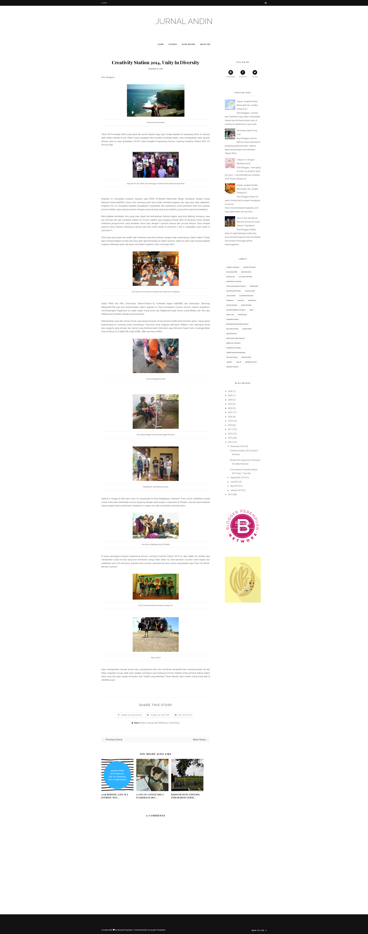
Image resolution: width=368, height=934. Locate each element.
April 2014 (235, 486)
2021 (230, 412)
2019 (230, 421)
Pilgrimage (242, 314)
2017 (230, 429)
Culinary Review (245, 277)
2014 (230, 442)
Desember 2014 (237, 446)
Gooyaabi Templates (156, 930)
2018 (230, 425)
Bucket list (230, 277)
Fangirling (254, 286)
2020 (230, 417)
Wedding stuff (251, 362)
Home (104, 3)
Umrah (229, 362)
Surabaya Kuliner (233, 348)
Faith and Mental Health (236, 286)
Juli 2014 (234, 482)
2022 (230, 408)
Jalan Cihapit (250, 291)
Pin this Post (185, 715)
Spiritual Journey (233, 343)
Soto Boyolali (231, 333)
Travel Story (174, 723)
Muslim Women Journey (236, 310)
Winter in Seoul (232, 367)
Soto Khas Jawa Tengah (235, 338)
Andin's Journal (146, 723)
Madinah (230, 300)
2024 (230, 400)
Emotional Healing (233, 281)
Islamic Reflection (233, 291)
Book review (246, 272)
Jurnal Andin (184, 21)
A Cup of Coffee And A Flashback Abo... (150, 796)
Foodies (173, 44)
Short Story (247, 329)
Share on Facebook (131, 715)
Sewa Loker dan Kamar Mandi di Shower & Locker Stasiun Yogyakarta (248, 222)
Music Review (246, 305)
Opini (251, 310)
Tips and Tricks (232, 357)
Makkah (240, 300)
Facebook (243, 77)
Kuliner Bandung (246, 295)
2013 (230, 494)
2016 (230, 434)
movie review (231, 305)
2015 (230, 438)
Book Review (188, 44)
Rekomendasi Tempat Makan (237, 324)
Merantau (252, 300)
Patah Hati (230, 314)
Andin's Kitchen (249, 267)
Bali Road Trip (231, 272)
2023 (230, 404)
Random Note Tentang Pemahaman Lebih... (185, 796)
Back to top (258, 930)
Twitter (255, 77)
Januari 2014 (236, 490)
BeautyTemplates (125, 930)
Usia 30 (238, 362)
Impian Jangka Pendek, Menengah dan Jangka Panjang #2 (247, 105)
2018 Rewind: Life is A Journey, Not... (114, 796)
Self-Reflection (161, 723)
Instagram (231, 77)
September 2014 (238, 477)
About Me (205, 44)
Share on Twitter (160, 715)
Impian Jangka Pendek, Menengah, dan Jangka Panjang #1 (247, 189)
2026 (230, 391)
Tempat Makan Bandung (235, 352)
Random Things (232, 319)
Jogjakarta (230, 295)
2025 (230, 395)
